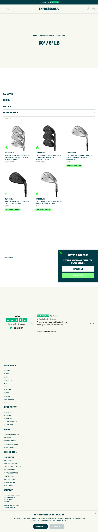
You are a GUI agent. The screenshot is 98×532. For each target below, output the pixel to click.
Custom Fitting (10, 463)
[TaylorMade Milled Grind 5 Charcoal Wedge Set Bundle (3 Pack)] (49, 137)
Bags (6, 377)
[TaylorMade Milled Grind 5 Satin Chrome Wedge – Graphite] (79, 137)
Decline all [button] (56, 526)
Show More (9, 258)
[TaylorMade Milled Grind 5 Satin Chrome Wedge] (49, 183)
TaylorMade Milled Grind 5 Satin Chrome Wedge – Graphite (79, 157)
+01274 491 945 (9, 508)
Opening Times (10, 441)
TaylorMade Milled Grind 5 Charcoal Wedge (17, 202)
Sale (6, 402)
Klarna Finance (10, 422)
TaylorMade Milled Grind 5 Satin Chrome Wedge (48, 202)
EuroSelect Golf (11, 444)
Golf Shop (8, 460)
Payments (8, 419)
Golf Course (9, 476)
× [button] (95, 514)
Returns (7, 412)
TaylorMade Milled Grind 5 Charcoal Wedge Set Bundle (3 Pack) (48, 157)
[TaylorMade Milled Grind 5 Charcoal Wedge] (18, 183)
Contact (7, 438)
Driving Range (9, 470)
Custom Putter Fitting (13, 467)
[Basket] (93, 8)
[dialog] (49, 521)
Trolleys (8, 380)
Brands (7, 371)
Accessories (9, 399)
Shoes (6, 393)
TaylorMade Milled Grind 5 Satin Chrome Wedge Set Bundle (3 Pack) (17, 157)
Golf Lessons (9, 479)
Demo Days (8, 486)
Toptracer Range (11, 473)
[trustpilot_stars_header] (54, 2)
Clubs (6, 374)
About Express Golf (12, 435)
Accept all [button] (40, 526)
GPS (5, 383)
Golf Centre (9, 457)
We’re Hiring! (9, 447)
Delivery (7, 415)
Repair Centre (9, 482)
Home (35, 36)
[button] (3, 9)
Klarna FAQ (8, 425)
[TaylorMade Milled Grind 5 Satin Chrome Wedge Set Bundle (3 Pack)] (18, 137)
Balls (6, 387)
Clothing (7, 390)
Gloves (7, 396)
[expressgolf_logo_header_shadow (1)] (49, 9)
